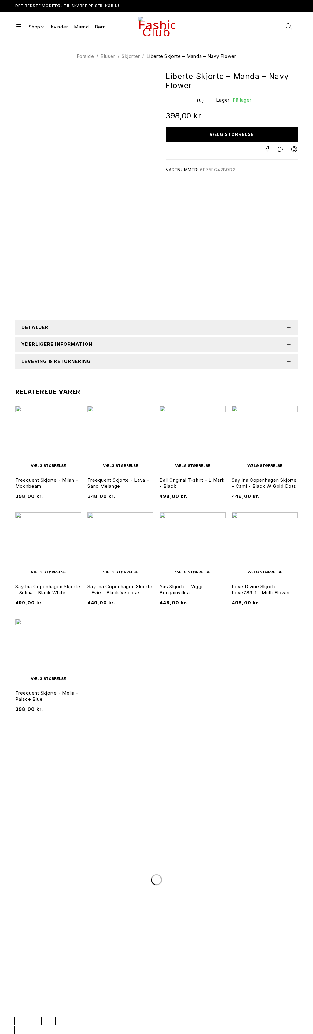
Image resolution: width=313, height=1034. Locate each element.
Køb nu (113, 5)
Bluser (108, 56)
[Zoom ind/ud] (6, 1021)
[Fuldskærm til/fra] (20, 1021)
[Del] (35, 1021)
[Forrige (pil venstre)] (6, 1030)
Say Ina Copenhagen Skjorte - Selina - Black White (47, 589)
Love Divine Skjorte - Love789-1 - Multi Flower (261, 589)
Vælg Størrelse (231, 134)
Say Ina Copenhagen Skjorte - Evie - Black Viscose (120, 589)
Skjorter (131, 56)
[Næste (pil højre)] (20, 1030)
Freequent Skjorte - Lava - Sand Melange (118, 483)
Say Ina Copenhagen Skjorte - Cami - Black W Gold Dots (264, 483)
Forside (85, 56)
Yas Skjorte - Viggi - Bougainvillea (183, 589)
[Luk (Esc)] (49, 1021)
